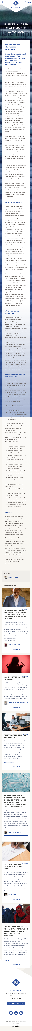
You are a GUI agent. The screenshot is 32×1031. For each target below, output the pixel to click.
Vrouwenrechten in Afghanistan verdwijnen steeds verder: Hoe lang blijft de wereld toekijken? (16, 931)
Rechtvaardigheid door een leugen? (15, 736)
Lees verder (16, 649)
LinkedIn (16, 1013)
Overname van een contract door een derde (13, 866)
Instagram (21, 1013)
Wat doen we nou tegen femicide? (15, 678)
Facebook (11, 1013)
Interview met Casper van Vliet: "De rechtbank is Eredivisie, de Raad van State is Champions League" (16, 614)
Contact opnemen (16, 1003)
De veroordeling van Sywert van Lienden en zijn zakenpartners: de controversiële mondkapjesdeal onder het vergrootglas (15, 801)
